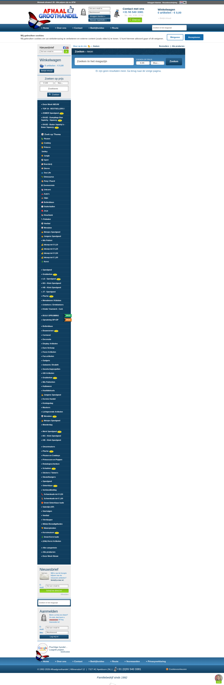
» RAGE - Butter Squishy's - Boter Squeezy (53, 125)
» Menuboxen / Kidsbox (51, 300)
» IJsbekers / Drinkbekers (52, 305)
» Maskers (45, 407)
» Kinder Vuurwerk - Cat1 (52, 309)
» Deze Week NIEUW (50, 104)
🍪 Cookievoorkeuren (176, 669)
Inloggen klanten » (97, 16)
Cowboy (46, 143)
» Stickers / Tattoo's (49, 473)
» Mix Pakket (46, 240)
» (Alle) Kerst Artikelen (51, 541)
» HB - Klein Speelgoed (51, 287)
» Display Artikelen (49, 344)
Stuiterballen (48, 207)
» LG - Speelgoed (48, 279)
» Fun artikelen (47, 356)
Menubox (46, 228)
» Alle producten (48, 552)
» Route (114, 28)
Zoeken (174, 61)
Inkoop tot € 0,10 (49, 245)
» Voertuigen (46, 511)
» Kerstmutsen (48, 532)
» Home (45, 28)
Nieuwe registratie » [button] (98, 20)
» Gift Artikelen (47, 373)
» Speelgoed (46, 270)
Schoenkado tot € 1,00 (52, 498)
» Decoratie (46, 339)
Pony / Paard (48, 181)
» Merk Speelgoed (49, 431)
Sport (45, 160)
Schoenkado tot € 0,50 (52, 494)
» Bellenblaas (47, 326)
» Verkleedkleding (49, 490)
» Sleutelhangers (48, 477)
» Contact (77, 28)
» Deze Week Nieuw (49, 556)
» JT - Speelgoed (48, 292)
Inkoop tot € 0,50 (49, 253)
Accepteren (194, 37)
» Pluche (45, 296)
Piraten (45, 139)
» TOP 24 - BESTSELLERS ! (53, 109)
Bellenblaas (47, 202)
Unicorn (46, 190)
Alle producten (178, 46)
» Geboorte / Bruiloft (50, 365)
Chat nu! (136, 19)
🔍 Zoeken (54, 94)
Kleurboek (47, 215)
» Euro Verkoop (47, 348)
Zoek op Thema (51, 134)
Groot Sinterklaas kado (52, 503)
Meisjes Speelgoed (50, 232)
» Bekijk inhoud (164, 18)
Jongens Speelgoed (51, 236)
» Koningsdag (47, 403)
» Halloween (46, 386)
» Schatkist (46, 468)
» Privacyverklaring (156, 661)
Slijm (44, 198)
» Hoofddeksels (48, 391)
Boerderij (46, 164)
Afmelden (65, 594)
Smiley (44, 151)
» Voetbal (45, 515)
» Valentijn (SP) (47, 507)
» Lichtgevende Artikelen (52, 412)
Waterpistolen (48, 528)
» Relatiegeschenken (50, 464)
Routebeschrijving (169, 3)
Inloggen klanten (154, 3)
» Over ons (60, 28)
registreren (53, 620)
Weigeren (175, 37)
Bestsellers (164, 46)
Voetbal (45, 223)
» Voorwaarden (132, 661)
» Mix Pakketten (48, 382)
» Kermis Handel (48, 399)
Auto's (45, 194)
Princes (46, 147)
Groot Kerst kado (50, 537)
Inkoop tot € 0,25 (49, 249)
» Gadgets (45, 360)
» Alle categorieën (49, 548)
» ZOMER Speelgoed (50, 113)
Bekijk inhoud (46, 71)
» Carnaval (46, 335)
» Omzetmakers (48, 447)
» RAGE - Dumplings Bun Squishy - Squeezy (52, 118)
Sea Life (46, 173)
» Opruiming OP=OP (55, 320)
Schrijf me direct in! (54, 591)
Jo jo (44, 211)
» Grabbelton (47, 274)
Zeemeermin (47, 185)
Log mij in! (54, 637)
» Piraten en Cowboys (50, 455)
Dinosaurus (47, 177)
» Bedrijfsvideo (96, 28)
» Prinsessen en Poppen (51, 460)
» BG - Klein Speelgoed (51, 283)
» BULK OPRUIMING (55, 316)
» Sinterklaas (47, 486)
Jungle (45, 156)
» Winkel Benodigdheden (51, 524)
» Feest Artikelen (48, 352)
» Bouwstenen (47, 331)
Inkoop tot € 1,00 (49, 257)
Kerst (45, 262)
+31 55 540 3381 (133, 12)
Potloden (46, 219)
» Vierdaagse (47, 520)
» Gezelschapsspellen (50, 369)
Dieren (45, 168)
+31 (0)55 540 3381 (129, 669)
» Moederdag (46, 425)
